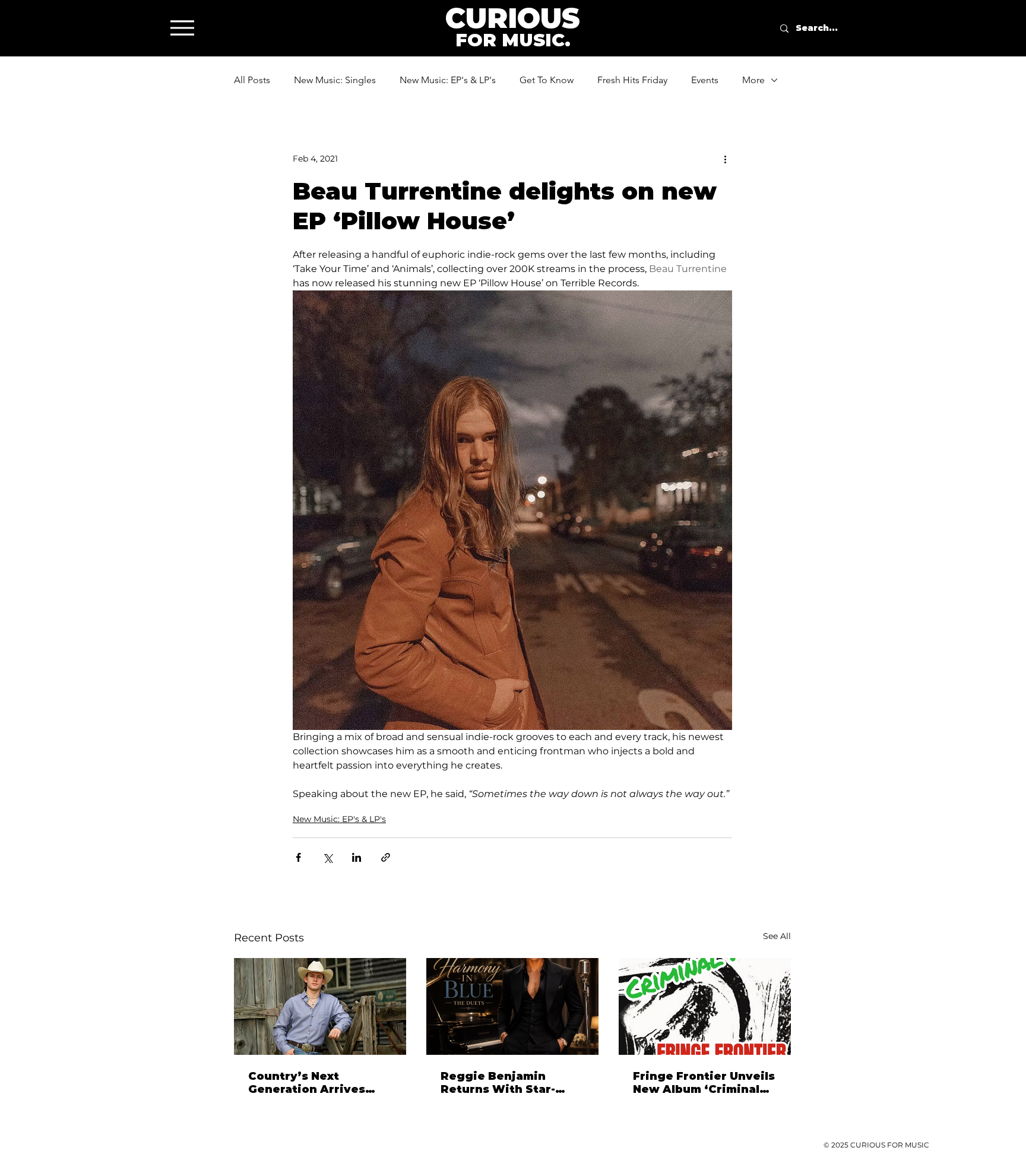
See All (777, 936)
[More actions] (725, 158)
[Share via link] (385, 857)
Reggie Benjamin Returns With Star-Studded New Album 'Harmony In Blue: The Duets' (507, 1083)
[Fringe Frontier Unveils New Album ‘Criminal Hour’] (705, 1006)
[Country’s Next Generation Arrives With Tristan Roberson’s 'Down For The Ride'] (320, 1006)
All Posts (252, 80)
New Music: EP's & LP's (448, 80)
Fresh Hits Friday (632, 80)
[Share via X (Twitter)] (327, 857)
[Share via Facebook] (298, 857)
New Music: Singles (335, 80)
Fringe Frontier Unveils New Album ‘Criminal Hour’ (704, 1083)
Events (704, 80)
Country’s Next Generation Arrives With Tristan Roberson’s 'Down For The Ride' (315, 1083)
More (753, 80)
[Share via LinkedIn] (356, 857)
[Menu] (182, 28)
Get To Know (547, 80)
